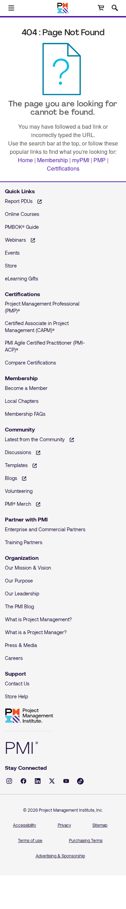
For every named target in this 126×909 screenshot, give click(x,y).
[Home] (63, 8)
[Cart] (100, 8)
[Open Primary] (11, 8)
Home (25, 160)
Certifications (63, 168)
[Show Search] (114, 8)
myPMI (80, 160)
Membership (52, 160)
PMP (99, 160)
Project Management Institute (29, 715)
